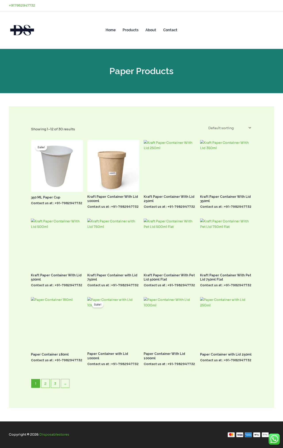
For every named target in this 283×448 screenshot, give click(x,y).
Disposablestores (54, 434)
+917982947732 (22, 5)
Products (130, 30)
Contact (170, 30)
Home (111, 30)
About (150, 30)
